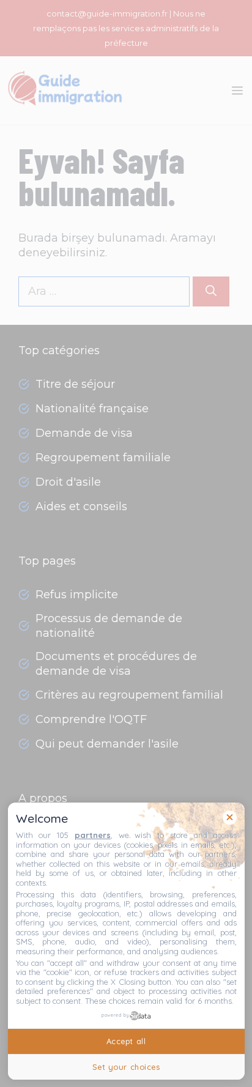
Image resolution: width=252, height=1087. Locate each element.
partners (93, 835)
